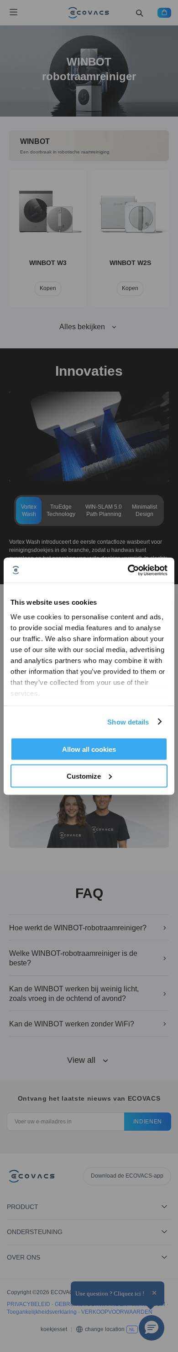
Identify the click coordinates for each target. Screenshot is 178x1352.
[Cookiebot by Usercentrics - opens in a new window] (128, 570)
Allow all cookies (89, 749)
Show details (128, 721)
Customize (84, 776)
